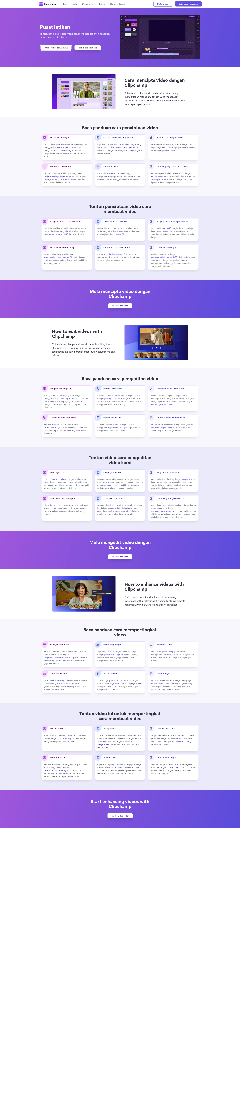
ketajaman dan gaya (167, 651)
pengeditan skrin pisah (122, 508)
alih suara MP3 (109, 173)
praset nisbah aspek (119, 427)
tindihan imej (174, 767)
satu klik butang (66, 738)
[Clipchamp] (47, 4)
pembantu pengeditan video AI (164, 427)
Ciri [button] (64, 3)
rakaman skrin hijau (52, 427)
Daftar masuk (163, 3)
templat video (156, 176)
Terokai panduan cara (87, 47)
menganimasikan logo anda (164, 257)
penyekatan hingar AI (113, 654)
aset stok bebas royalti (66, 147)
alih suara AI (164, 228)
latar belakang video (61, 680)
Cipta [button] (74, 3)
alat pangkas (188, 479)
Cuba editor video (120, 305)
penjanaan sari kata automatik (57, 657)
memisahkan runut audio (56, 234)
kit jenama (114, 683)
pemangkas (110, 485)
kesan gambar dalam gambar (58, 257)
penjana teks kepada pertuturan (57, 176)
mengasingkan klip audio (161, 404)
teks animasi (117, 767)
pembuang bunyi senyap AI (164, 511)
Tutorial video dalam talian (56, 47)
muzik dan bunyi (158, 683)
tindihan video (179, 741)
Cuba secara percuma (188, 3)
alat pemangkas (64, 398)
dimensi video (56, 505)
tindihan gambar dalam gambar (121, 147)
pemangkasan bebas (113, 398)
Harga (113, 3)
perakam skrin (168, 150)
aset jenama (103, 744)
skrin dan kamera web (114, 254)
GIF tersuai (118, 234)
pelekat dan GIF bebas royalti (57, 770)
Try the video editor (120, 815)
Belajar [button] (101, 3)
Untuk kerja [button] (87, 3)
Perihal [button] (122, 3)
